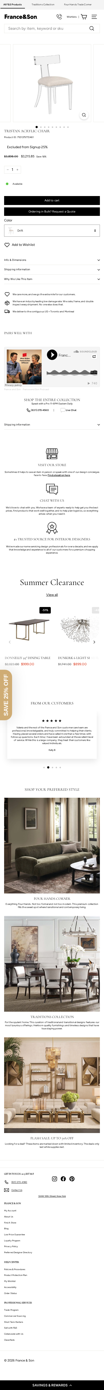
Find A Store (10, 1222)
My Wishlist (9, 1281)
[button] (52, 1385)
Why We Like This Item (18, 279)
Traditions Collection (43, 4)
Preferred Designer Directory (18, 1252)
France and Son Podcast (36, 389)
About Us (8, 1216)
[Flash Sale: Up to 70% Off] (52, 1085)
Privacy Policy (11, 1246)
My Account (10, 1210)
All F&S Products (12, 4)
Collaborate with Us (13, 1333)
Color (8, 220)
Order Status (10, 1293)
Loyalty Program (12, 1240)
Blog (6, 1228)
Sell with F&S (10, 1327)
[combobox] (52, 28)
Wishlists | (73, 16)
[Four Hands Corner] (52, 845)
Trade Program (11, 1310)
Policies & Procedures (14, 1269)
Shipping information (17, 269)
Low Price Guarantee (14, 1234)
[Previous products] (10, 642)
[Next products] (94, 642)
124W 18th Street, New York (52, 1196)
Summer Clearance (52, 582)
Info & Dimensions (15, 260)
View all (52, 595)
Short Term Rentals (13, 1322)
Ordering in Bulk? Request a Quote (52, 211)
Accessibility (10, 1287)
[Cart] (83, 17)
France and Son (12, 389)
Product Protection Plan (15, 1275)
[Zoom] (83, 114)
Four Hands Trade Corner (77, 4)
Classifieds (9, 1340)
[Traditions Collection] (52, 964)
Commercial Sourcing (15, 1316)
